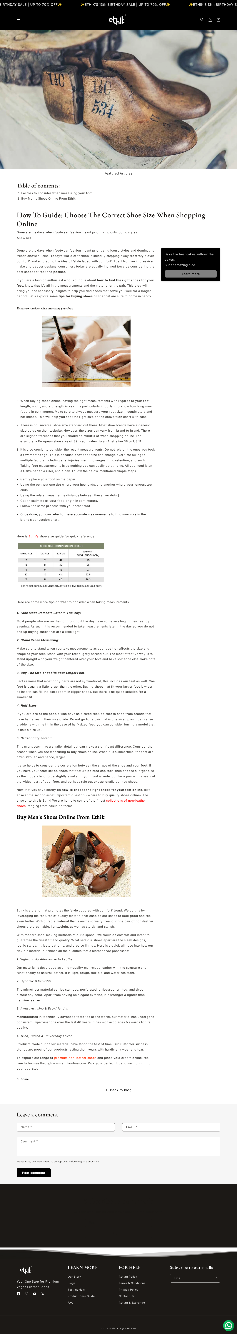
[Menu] (18, 20)
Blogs (71, 1283)
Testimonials (76, 1289)
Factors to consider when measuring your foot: (57, 193)
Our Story (74, 1276)
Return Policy (128, 1276)
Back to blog (121, 1090)
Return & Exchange (132, 1302)
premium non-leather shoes (75, 1058)
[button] (202, 20)
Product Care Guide (81, 1296)
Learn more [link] (191, 274)
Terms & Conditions (132, 1283)
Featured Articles (118, 173)
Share (25, 1079)
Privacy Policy (128, 1289)
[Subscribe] (216, 1278)
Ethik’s (34, 536)
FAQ (71, 1302)
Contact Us (126, 1296)
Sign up (119, 1233)
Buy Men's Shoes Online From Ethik (48, 198)
